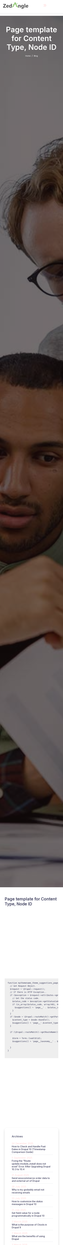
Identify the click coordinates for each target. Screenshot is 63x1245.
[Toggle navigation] (45, 5)
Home (28, 56)
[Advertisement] (31, 945)
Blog (36, 56)
